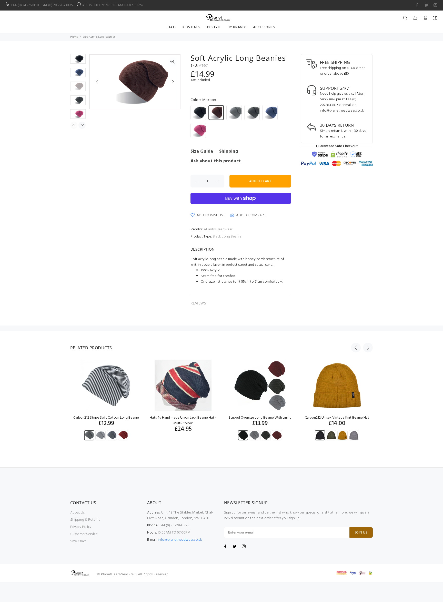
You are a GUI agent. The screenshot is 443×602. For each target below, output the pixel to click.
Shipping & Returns (85, 520)
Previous (97, 81)
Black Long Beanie (227, 237)
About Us (77, 513)
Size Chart (78, 541)
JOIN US (361, 533)
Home (74, 37)
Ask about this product (215, 161)
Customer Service (84, 534)
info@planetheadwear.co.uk (180, 540)
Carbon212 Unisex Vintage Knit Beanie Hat (337, 418)
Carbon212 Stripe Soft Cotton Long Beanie (106, 418)
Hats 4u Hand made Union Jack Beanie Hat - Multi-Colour (183, 420)
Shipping (228, 151)
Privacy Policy (81, 527)
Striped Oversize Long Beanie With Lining (260, 418)
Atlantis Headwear (218, 229)
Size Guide (201, 151)
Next (172, 81)
